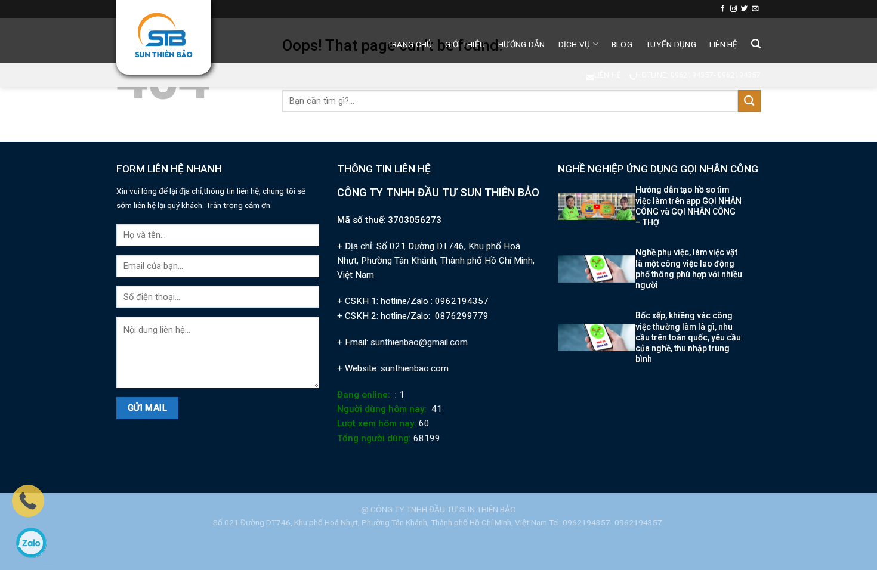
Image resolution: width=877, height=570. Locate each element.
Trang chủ (409, 44)
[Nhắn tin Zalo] (31, 542)
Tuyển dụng (671, 44)
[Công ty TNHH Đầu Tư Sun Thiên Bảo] (163, 35)
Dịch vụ (574, 44)
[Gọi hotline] (28, 500)
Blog (622, 44)
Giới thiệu (465, 44)
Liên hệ (723, 44)
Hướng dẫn (521, 44)
